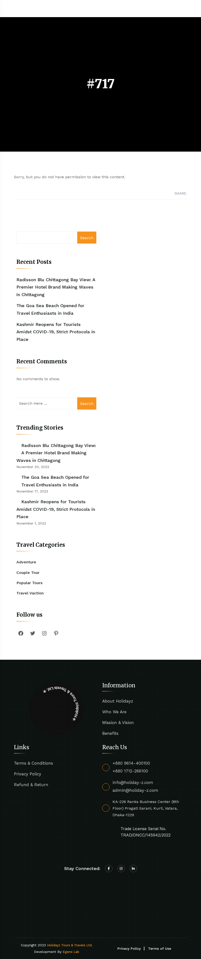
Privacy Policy (27, 773)
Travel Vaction (30, 593)
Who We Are (114, 711)
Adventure (26, 562)
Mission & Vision (118, 722)
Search (86, 237)
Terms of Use (159, 948)
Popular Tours (29, 582)
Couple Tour (27, 572)
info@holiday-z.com (133, 782)
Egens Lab (71, 952)
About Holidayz (117, 701)
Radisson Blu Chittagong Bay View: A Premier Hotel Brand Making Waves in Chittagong (55, 287)
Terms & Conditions (33, 763)
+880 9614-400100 (131, 763)
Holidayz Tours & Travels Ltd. (69, 945)
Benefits (110, 733)
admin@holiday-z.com (135, 790)
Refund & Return (31, 784)
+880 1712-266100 (130, 771)
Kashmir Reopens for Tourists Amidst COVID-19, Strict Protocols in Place (55, 332)
